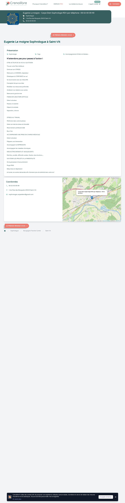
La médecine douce (76, 4)
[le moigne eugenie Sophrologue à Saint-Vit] (13, 19)
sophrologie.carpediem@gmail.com (21, 194)
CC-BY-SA (118, 220)
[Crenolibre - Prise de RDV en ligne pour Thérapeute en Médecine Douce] (16, 3)
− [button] (64, 182)
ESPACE (58, 4)
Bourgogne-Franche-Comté (32, 231)
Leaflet (95, 220)
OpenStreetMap (106, 220)
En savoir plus (17, 499)
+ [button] (64, 180)
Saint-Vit (48, 231)
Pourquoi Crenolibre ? (40, 4)
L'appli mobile (94, 4)
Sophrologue (15, 231)
